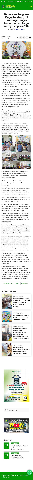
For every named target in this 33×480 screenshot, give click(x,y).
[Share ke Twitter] (23, 37)
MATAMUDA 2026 (16, 456)
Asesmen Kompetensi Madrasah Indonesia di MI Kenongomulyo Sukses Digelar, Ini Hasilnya (21, 302)
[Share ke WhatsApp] (26, 37)
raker (17, 283)
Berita (23, 29)
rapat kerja (24, 283)
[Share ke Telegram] (30, 37)
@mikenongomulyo (11, 410)
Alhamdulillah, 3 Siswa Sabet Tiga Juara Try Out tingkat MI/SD (21, 317)
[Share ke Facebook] (20, 37)
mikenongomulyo (7, 283)
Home (18, 29)
